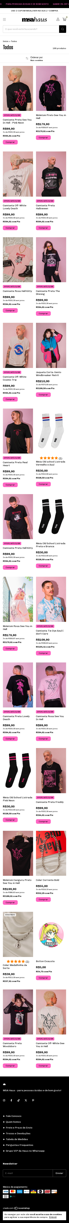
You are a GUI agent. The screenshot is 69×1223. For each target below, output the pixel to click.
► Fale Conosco (12, 1116)
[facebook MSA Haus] (11, 1100)
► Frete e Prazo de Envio (17, 1127)
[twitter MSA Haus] (26, 1100)
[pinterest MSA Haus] (33, 1100)
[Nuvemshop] (16, 1209)
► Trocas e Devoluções (16, 1133)
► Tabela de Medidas (15, 1139)
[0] (64, 19)
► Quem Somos (12, 1121)
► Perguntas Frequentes (18, 1145)
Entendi (53, 1217)
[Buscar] (62, 29)
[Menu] (4, 19)
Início (5, 41)
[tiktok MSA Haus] (18, 1100)
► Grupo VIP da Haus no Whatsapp (24, 1150)
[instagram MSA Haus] (4, 1100)
